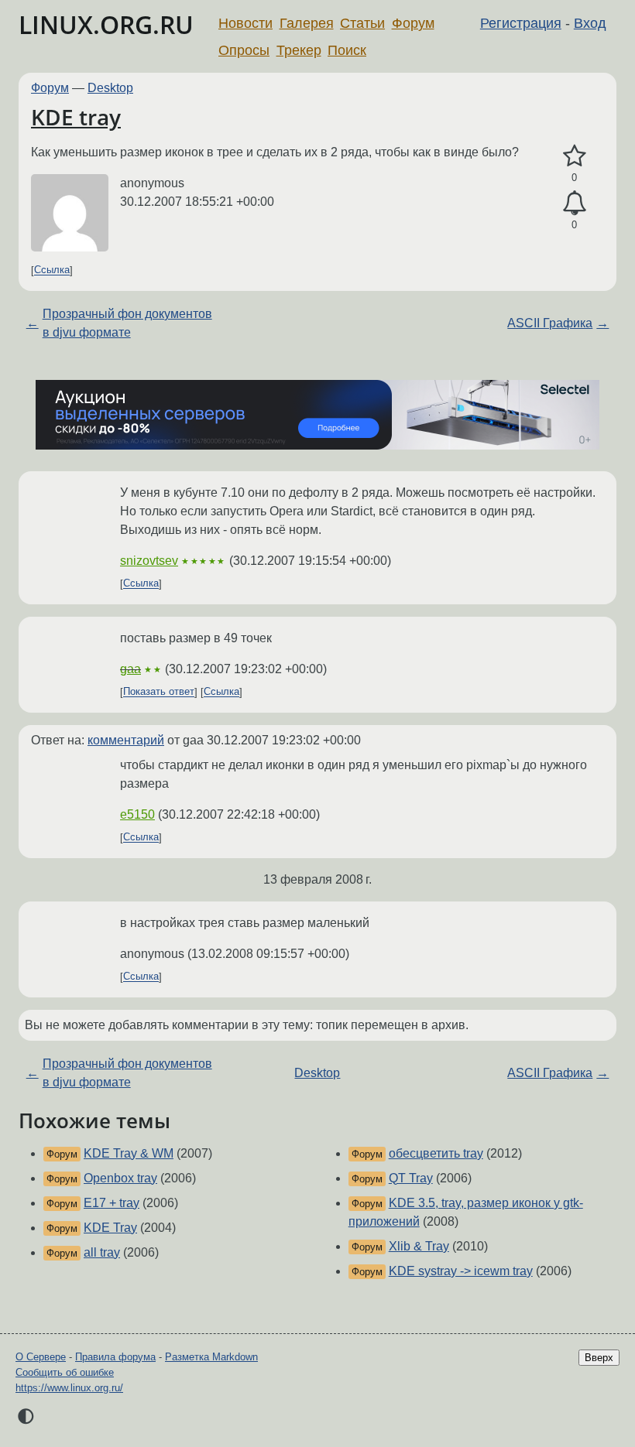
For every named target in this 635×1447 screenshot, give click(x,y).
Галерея (307, 23)
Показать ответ (158, 692)
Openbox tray (120, 1178)
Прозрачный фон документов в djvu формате (127, 323)
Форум (413, 23)
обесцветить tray (436, 1153)
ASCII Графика (549, 323)
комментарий (126, 740)
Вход (590, 23)
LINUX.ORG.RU (106, 24)
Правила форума (115, 1357)
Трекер (298, 50)
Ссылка (52, 270)
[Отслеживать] (574, 203)
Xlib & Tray (419, 1246)
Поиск (347, 50)
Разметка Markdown (211, 1357)
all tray (102, 1252)
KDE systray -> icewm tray (461, 1271)
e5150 (137, 814)
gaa (130, 669)
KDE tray (76, 117)
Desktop (110, 87)
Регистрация (520, 23)
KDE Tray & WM (128, 1153)
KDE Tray (110, 1227)
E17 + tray (111, 1202)
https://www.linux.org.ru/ (69, 1388)
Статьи (362, 23)
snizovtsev (149, 560)
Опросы (243, 50)
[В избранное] (574, 156)
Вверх (599, 1357)
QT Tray (411, 1178)
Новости (245, 23)
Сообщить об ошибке (64, 1372)
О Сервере (40, 1357)
